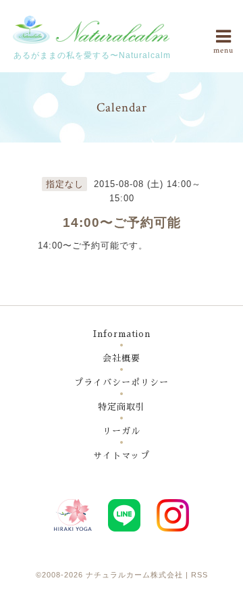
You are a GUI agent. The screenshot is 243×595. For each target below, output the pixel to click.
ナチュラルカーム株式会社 (134, 575)
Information (122, 334)
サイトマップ (121, 455)
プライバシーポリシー (121, 382)
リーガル (121, 431)
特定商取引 (121, 407)
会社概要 (121, 358)
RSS (199, 575)
